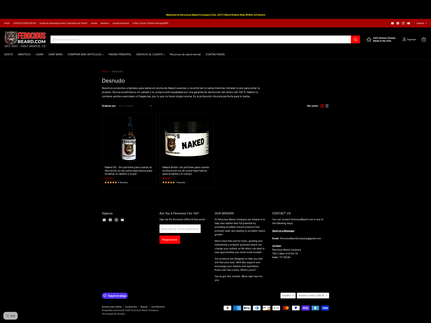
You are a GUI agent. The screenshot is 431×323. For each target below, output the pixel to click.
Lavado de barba (120, 23)
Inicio (105, 71)
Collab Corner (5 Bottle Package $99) (150, 23)
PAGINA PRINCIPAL (120, 54)
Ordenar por (109, 105)
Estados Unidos (311, 295)
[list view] (327, 105)
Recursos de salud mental (185, 54)
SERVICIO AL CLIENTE (149, 54)
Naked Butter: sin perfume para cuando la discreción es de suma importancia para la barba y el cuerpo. (185, 170)
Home (7, 23)
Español (420, 23)
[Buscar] (355, 39)
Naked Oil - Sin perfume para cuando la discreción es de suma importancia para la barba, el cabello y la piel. (128, 170)
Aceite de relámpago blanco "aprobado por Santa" (63, 23)
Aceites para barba (112, 306)
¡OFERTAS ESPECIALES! (24, 23)
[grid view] (322, 105)
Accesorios (131, 306)
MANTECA (24, 54)
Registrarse (169, 239)
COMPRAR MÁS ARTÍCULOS (85, 54)
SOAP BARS (55, 54)
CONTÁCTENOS (215, 54)
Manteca (105, 23)
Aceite (94, 23)
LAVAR (39, 54)
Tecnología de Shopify (113, 313)
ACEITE (8, 54)
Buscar (144, 306)
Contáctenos (158, 306)
